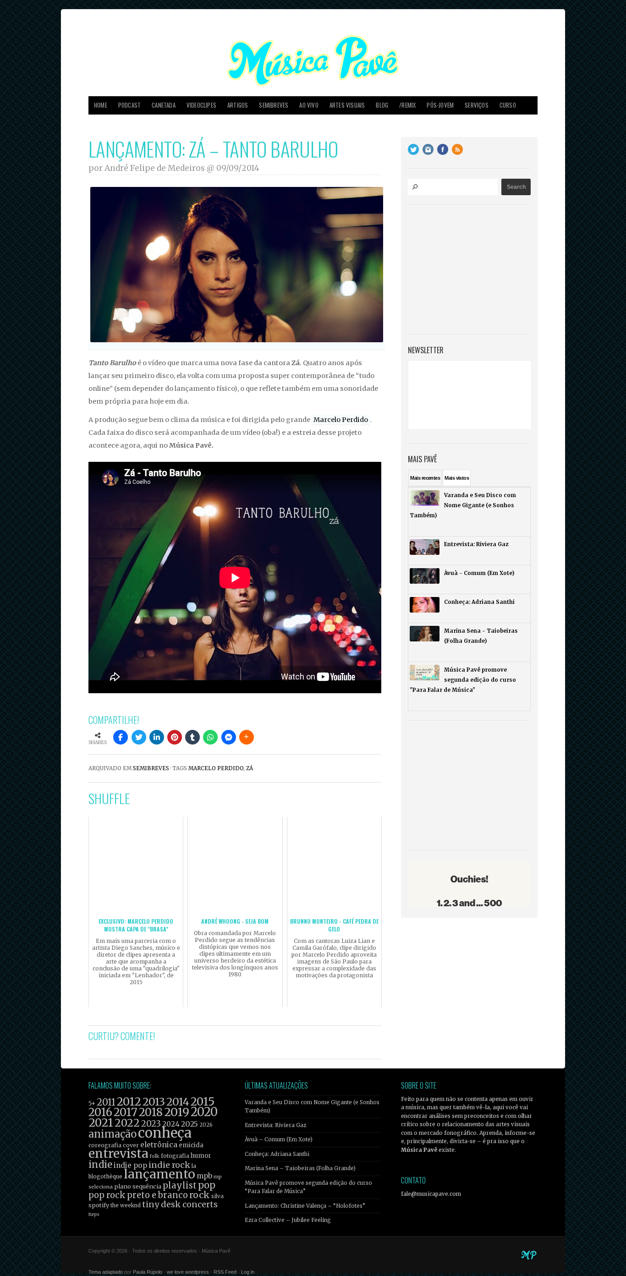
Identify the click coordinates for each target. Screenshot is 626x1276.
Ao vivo (308, 105)
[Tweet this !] (139, 737)
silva (217, 1196)
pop (206, 1185)
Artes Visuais (347, 105)
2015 (202, 1102)
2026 (206, 1125)
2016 (100, 1112)
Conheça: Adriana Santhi (277, 1154)
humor (201, 1156)
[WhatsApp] (210, 737)
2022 (127, 1123)
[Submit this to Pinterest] (174, 737)
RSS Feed (225, 1272)
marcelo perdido (215, 768)
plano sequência (137, 1186)
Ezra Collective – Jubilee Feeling (288, 1220)
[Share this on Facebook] (120, 737)
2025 (189, 1123)
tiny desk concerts (180, 1204)
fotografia (175, 1155)
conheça (165, 1132)
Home (100, 105)
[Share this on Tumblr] (192, 737)
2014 (177, 1101)
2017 (125, 1112)
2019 (176, 1112)
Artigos (237, 105)
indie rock (169, 1165)
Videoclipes (201, 105)
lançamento (159, 1174)
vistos (457, 478)
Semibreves (273, 105)
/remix (407, 105)
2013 (154, 1101)
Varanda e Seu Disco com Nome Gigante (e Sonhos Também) (312, 1106)
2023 (151, 1123)
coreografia (104, 1145)
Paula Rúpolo (147, 1272)
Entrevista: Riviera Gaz (275, 1125)
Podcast (129, 105)
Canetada (164, 105)
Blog (382, 105)
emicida (191, 1145)
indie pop (130, 1165)
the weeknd (125, 1205)
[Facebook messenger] (228, 737)
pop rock (107, 1195)
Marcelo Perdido (340, 420)
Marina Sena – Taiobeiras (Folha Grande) (300, 1168)
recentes (425, 478)
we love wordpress (188, 1272)
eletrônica (158, 1144)
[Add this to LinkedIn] (156, 737)
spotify (98, 1205)
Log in (247, 1272)
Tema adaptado (105, 1272)
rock (199, 1194)
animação (112, 1134)
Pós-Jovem (440, 105)
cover (131, 1145)
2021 (100, 1123)
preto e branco (157, 1195)
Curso (508, 105)
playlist (180, 1185)
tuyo (93, 1214)
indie (100, 1165)
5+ (91, 1103)
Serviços (477, 105)
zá (249, 768)
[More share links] (246, 737)
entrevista (118, 1153)
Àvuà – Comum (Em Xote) (279, 1139)
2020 (204, 1112)
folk (154, 1156)
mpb (204, 1176)
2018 (151, 1112)
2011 (106, 1102)
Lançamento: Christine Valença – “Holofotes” (305, 1206)
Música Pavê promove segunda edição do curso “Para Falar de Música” (308, 1187)
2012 (129, 1102)
